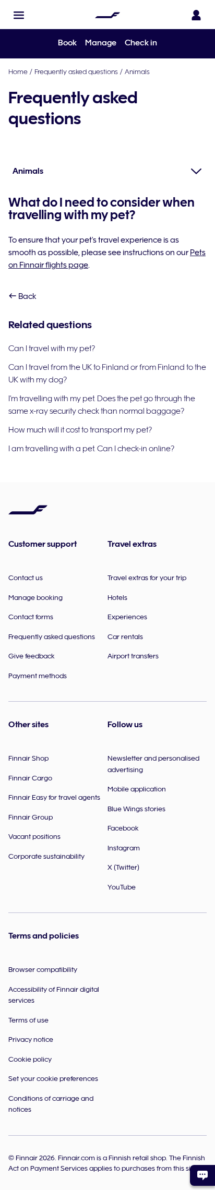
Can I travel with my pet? (51, 348)
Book (67, 42)
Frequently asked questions (76, 71)
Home (18, 71)
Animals (137, 71)
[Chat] (202, 1175)
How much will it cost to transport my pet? (80, 430)
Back (27, 296)
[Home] (107, 15)
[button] (18, 15)
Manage (100, 42)
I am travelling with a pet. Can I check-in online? (91, 448)
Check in (141, 42)
